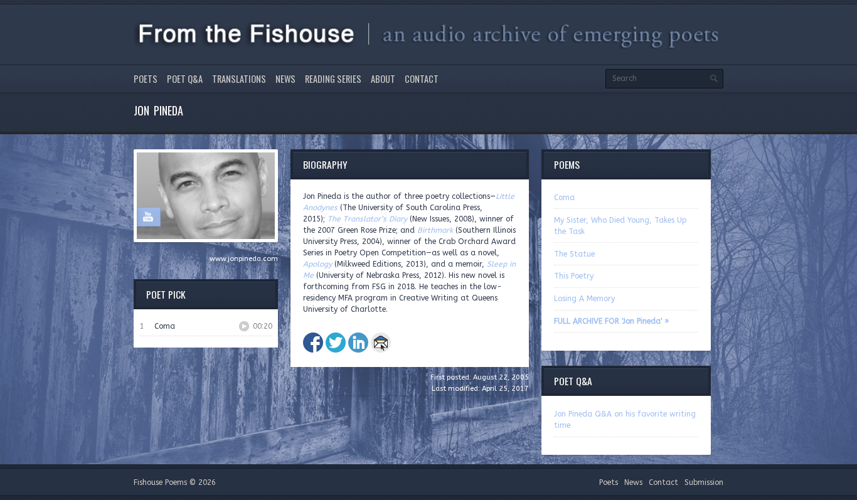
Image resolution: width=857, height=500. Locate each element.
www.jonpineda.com (244, 259)
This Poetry (574, 276)
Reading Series (333, 78)
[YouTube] (148, 216)
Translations (239, 78)
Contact (422, 78)
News (285, 78)
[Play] (244, 326)
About (383, 78)
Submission (703, 482)
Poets (145, 78)
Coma (564, 197)
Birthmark (435, 230)
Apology (317, 264)
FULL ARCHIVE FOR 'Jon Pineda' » (611, 321)
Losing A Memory (584, 298)
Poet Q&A (185, 78)
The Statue (574, 254)
